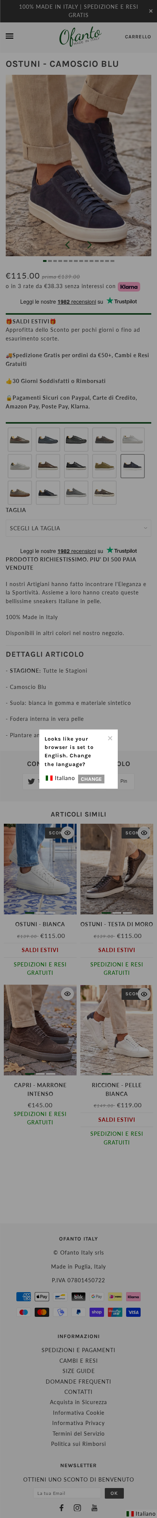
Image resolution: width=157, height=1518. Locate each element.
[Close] (110, 737)
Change (91, 779)
